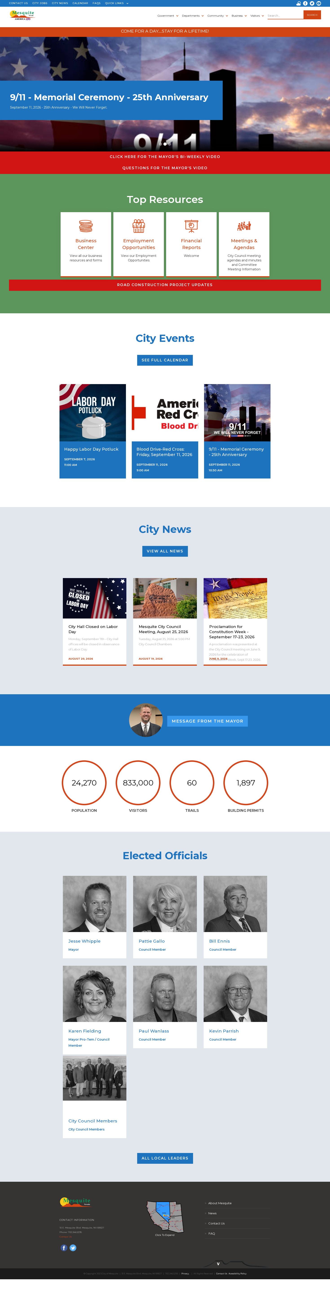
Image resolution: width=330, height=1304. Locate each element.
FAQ (210, 1233)
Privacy (185, 1273)
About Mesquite (218, 1203)
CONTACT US (18, 3)
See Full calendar (165, 360)
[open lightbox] (165, 1217)
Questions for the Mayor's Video (165, 168)
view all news (165, 551)
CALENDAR (80, 3)
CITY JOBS (39, 3)
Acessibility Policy (237, 1273)
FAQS (97, 3)
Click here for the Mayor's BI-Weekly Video (165, 157)
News (210, 1213)
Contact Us (65, 1236)
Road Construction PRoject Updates (165, 285)
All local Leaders (165, 1158)
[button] (116, 3)
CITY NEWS (60, 3)
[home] (22, 19)
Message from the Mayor (207, 721)
